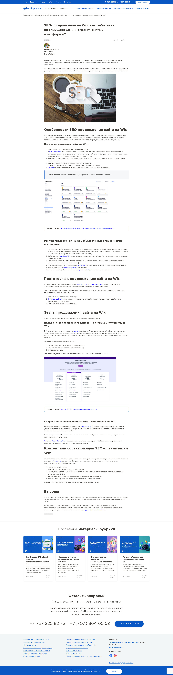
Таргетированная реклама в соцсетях (80, 639)
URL (91, 426)
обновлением (57, 461)
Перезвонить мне (129, 624)
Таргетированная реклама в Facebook (80, 645)
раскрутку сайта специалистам (93, 510)
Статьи (50, 514)
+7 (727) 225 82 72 (111, 2)
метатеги (85, 426)
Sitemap (51, 168)
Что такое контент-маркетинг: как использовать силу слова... (102, 559)
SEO (46, 514)
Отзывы (42, 2)
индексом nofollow (84, 270)
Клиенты (33, 2)
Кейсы (50, 2)
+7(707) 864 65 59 (125, 2)
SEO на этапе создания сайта (34, 642)
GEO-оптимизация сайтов (124, 8)
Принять (114, 671)
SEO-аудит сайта (29, 645)
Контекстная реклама (85, 8)
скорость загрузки (70, 267)
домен (76, 331)
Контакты (67, 2)
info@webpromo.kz (116, 647)
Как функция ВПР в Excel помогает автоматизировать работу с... (37, 560)
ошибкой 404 (65, 256)
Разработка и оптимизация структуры (37, 648)
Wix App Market (55, 151)
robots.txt (81, 265)
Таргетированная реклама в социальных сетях (84, 656)
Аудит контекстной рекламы (77, 648)
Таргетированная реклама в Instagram (80, 642)
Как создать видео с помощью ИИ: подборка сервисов (68, 559)
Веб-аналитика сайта (74, 651)
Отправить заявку (143, 2)
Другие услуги (142, 8)
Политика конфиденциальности (121, 663)
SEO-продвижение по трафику (35, 653)
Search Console (82, 284)
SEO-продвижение (104, 8)
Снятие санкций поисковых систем (36, 651)
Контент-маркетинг (73, 653)
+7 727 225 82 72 (47, 624)
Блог (57, 2)
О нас (25, 2)
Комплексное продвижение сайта (36, 639)
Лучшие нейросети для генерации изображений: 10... (133, 559)
